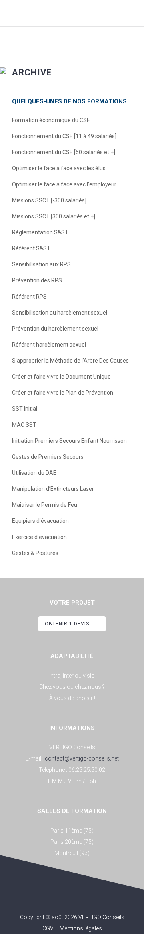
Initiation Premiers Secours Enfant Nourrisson (69, 441)
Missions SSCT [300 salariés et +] (53, 216)
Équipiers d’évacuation (40, 521)
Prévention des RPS (37, 280)
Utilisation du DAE (34, 473)
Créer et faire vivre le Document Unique (61, 376)
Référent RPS (29, 296)
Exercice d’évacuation (39, 537)
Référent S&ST (31, 248)
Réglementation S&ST (40, 232)
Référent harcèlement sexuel (49, 344)
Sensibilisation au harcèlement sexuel (59, 312)
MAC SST (24, 425)
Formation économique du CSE (51, 120)
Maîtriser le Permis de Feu (44, 505)
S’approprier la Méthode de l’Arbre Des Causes (70, 360)
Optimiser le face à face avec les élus (59, 168)
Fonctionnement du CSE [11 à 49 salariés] (64, 136)
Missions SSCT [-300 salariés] (49, 200)
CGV (48, 928)
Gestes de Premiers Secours (48, 457)
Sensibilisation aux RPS (41, 264)
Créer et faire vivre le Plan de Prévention (62, 392)
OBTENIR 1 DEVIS (67, 624)
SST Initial (24, 408)
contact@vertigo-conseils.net (82, 758)
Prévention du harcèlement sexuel (55, 328)
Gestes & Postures (35, 553)
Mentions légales (81, 928)
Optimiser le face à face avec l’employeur (64, 184)
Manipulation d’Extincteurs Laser (53, 489)
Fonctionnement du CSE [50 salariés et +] (63, 152)
